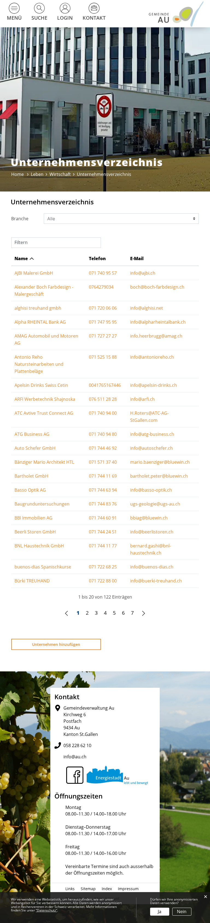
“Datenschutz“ (46, 910)
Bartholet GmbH (31, 476)
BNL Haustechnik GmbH (39, 546)
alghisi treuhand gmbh (37, 308)
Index (107, 888)
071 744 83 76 (103, 504)
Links (70, 888)
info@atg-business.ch (152, 434)
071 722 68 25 (103, 567)
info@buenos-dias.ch (151, 567)
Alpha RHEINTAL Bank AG (40, 322)
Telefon (97, 259)
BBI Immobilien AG (33, 518)
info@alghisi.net (146, 308)
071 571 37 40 (103, 462)
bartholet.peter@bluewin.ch (159, 476)
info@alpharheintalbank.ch (158, 322)
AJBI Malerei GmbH (33, 273)
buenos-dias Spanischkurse (42, 567)
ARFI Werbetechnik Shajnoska (44, 399)
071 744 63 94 (103, 490)
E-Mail (137, 259)
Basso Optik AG (30, 490)
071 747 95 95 (103, 322)
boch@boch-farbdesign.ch (157, 287)
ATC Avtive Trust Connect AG (43, 413)
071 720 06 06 (103, 308)
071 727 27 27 (103, 336)
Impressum (128, 888)
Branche (19, 219)
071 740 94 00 (103, 413)
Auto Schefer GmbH (35, 448)
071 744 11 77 (103, 546)
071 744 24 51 (103, 532)
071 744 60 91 (103, 518)
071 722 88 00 (103, 581)
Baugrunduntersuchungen (41, 504)
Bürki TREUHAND (32, 581)
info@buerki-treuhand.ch (156, 581)
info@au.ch (74, 757)
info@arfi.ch (142, 399)
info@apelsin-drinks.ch (153, 385)
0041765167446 (105, 385)
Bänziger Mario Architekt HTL (44, 462)
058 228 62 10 (77, 745)
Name (21, 259)
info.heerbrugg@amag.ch (156, 336)
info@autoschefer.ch (151, 448)
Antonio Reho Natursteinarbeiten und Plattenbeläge (38, 364)
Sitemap (88, 888)
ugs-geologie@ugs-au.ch (155, 504)
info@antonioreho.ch (152, 357)
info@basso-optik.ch (151, 490)
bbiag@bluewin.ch (149, 518)
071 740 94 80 (103, 434)
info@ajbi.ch (142, 273)
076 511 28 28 (103, 399)
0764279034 (101, 287)
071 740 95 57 (103, 273)
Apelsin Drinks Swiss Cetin (41, 385)
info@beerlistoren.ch (151, 532)
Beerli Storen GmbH (35, 532)
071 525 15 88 (103, 357)
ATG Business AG (31, 434)
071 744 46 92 (103, 448)
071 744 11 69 (103, 476)
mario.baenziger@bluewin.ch (160, 462)
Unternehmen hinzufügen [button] (56, 644)
